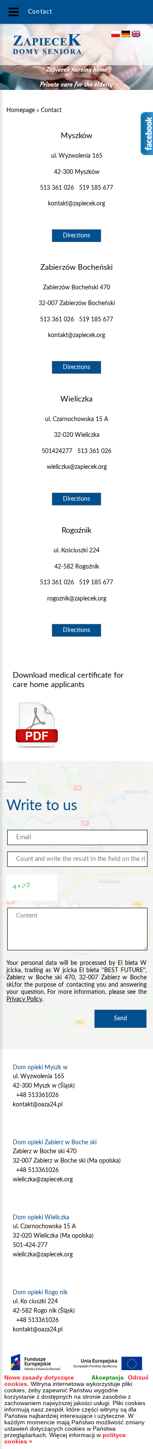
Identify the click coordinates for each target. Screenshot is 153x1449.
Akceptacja (107, 1377)
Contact (51, 110)
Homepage (20, 110)
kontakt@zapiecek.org (76, 204)
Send (120, 1019)
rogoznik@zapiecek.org (76, 599)
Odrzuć (138, 1377)
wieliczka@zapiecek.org (77, 467)
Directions (76, 236)
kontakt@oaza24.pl (37, 1105)
